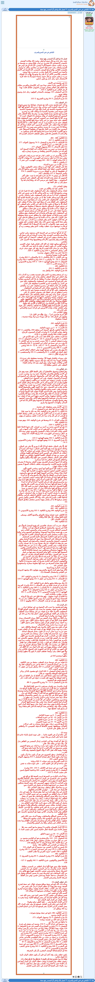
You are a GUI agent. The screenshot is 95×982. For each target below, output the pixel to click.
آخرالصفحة (5, 9)
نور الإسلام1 (89, 12)
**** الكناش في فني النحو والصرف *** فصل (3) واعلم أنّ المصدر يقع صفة (66, 9)
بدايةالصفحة (5, 980)
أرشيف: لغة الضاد (82, 4)
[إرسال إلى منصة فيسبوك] (78, 977)
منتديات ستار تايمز (80, 2)
